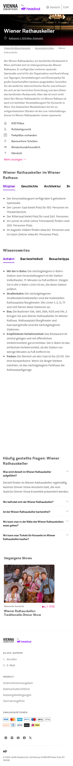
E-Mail (11, 665)
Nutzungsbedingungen (17, 695)
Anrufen (12, 659)
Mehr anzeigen (13, 159)
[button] (36, 473)
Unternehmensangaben (18, 683)
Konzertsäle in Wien (44, 48)
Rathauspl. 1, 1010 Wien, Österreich (26, 38)
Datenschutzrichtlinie (16, 689)
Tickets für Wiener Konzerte (17, 48)
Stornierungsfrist (14, 701)
